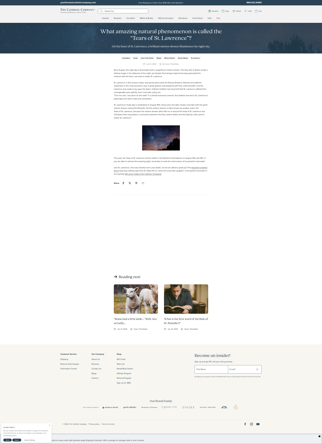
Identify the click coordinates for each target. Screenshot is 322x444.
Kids (209, 18)
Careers (95, 378)
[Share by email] (142, 183)
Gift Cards (121, 359)
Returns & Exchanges (69, 364)
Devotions (182, 18)
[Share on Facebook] (123, 183)
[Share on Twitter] (129, 183)
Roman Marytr (183, 58)
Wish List (121, 364)
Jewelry (105, 18)
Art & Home (197, 18)
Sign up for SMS (124, 382)
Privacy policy (94, 424)
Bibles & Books (146, 18)
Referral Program (124, 378)
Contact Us (96, 368)
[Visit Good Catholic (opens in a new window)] (130, 407)
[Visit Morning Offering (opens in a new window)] (149, 407)
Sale (218, 18)
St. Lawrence (195, 58)
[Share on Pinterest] (136, 183)
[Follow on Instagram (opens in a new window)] (251, 424)
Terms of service (108, 424)
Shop (119, 354)
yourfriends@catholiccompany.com (78, 2)
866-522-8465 (254, 2)
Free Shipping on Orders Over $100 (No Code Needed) (161, 2)
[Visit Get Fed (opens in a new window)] (224, 407)
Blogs (94, 373)
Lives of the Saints (147, 58)
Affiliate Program (124, 373)
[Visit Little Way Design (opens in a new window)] (235, 407)
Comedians (126, 58)
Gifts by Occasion (165, 18)
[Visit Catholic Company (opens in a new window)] (91, 407)
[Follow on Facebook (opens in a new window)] (245, 424)
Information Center (68, 368)
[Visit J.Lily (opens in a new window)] (188, 407)
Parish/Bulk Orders (125, 368)
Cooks (135, 58)
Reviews (95, 364)
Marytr (159, 58)
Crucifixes (130, 18)
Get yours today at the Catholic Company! (143, 174)
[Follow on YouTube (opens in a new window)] (258, 424)
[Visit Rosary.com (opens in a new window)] (169, 407)
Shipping (64, 359)
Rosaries (117, 18)
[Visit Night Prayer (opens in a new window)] (208, 407)
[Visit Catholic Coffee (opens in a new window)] (110, 407)
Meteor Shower (169, 58)
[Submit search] (101, 11)
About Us (96, 359)
